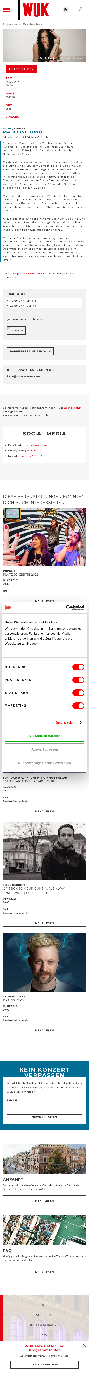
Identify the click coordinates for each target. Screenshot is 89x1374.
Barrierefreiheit (44, 1324)
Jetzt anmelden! (44, 1364)
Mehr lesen (44, 601)
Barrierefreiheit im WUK (30, 351)
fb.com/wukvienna (36, 445)
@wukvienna (33, 450)
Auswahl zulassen (44, 749)
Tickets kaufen (21, 69)
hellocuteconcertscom (23, 376)
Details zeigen (66, 722)
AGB (44, 1305)
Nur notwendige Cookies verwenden (44, 763)
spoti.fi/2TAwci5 (32, 456)
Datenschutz (44, 1315)
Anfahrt (13, 1179)
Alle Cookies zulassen (44, 735)
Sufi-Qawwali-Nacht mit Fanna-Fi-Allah (35, 777)
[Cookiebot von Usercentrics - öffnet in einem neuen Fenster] (66, 607)
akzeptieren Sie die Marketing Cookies (34, 273)
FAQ (7, 1250)
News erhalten (44, 1117)
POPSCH (9, 570)
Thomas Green (14, 996)
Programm (10, 24)
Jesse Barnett (14, 884)
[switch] (78, 680)
